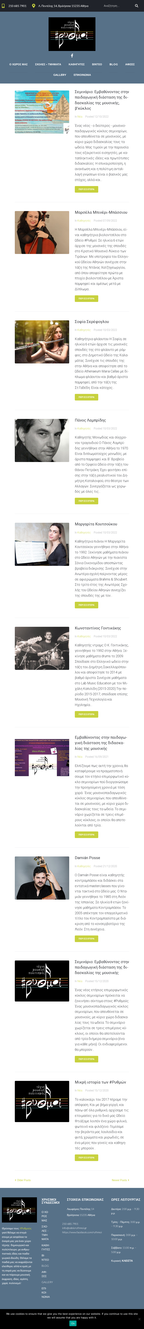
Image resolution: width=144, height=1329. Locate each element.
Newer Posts (120, 1180)
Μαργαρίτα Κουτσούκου (96, 524)
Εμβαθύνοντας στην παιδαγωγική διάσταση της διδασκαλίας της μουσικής (101, 743)
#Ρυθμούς (26, 1228)
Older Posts (23, 1180)
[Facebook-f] (72, 55)
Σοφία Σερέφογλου (92, 321)
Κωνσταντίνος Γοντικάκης (98, 628)
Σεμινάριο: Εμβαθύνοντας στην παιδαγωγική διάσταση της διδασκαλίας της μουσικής (102, 967)
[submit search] (136, 6)
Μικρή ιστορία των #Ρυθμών (100, 1082)
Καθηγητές (84, 220)
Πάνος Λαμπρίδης (90, 420)
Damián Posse (87, 858)
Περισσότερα (86, 189)
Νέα (79, 116)
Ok (73, 1323)
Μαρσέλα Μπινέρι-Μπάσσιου (101, 212)
